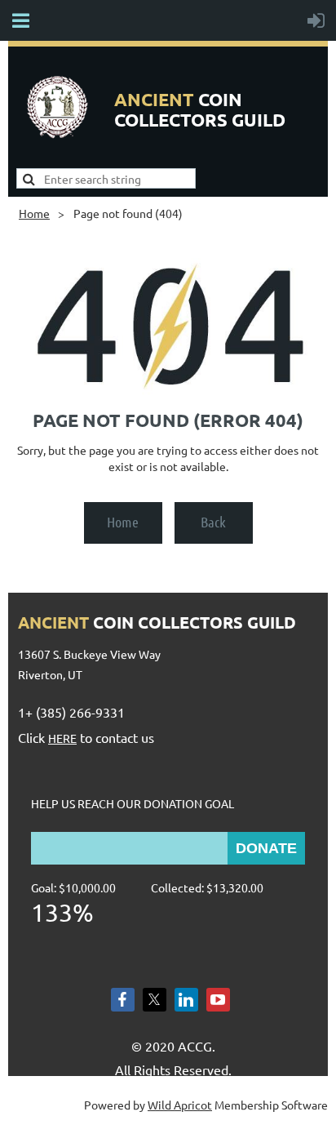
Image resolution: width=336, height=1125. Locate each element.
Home (34, 213)
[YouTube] (218, 1000)
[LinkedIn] (186, 1000)
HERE (62, 738)
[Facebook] (123, 1000)
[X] (154, 1000)
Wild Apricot (180, 1104)
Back (213, 522)
